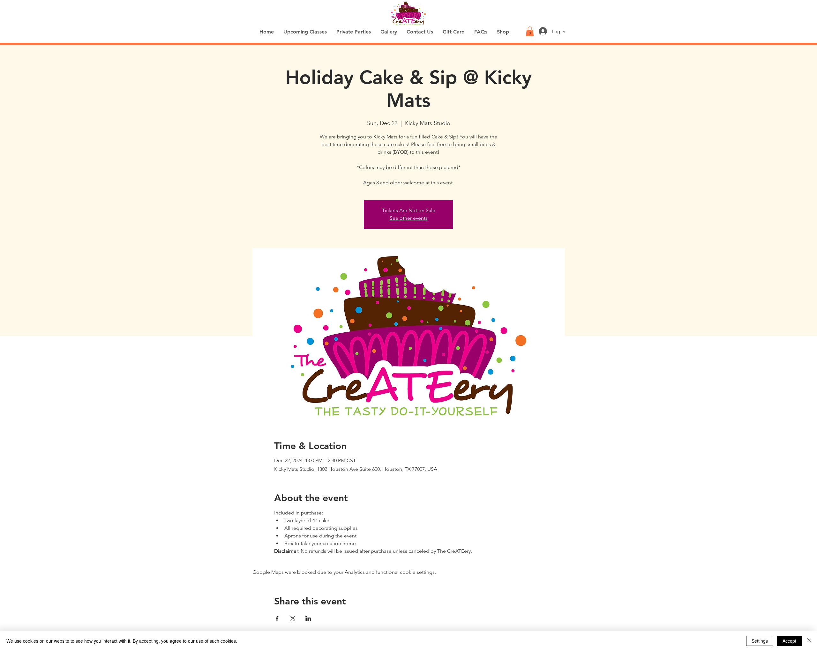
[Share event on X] (293, 618)
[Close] (809, 641)
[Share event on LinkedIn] (308, 618)
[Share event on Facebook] (277, 618)
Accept (789, 641)
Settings (760, 641)
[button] (530, 31)
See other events (409, 218)
